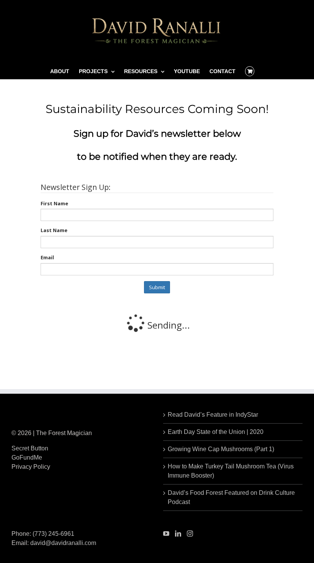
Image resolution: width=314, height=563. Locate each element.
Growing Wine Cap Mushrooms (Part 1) (221, 449)
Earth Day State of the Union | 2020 (215, 432)
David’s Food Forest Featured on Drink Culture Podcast (231, 497)
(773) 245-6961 (53, 533)
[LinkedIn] (178, 533)
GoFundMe (26, 457)
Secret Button (29, 448)
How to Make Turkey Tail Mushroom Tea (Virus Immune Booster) (231, 471)
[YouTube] (166, 533)
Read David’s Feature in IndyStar (213, 414)
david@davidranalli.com (63, 543)
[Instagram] (190, 533)
